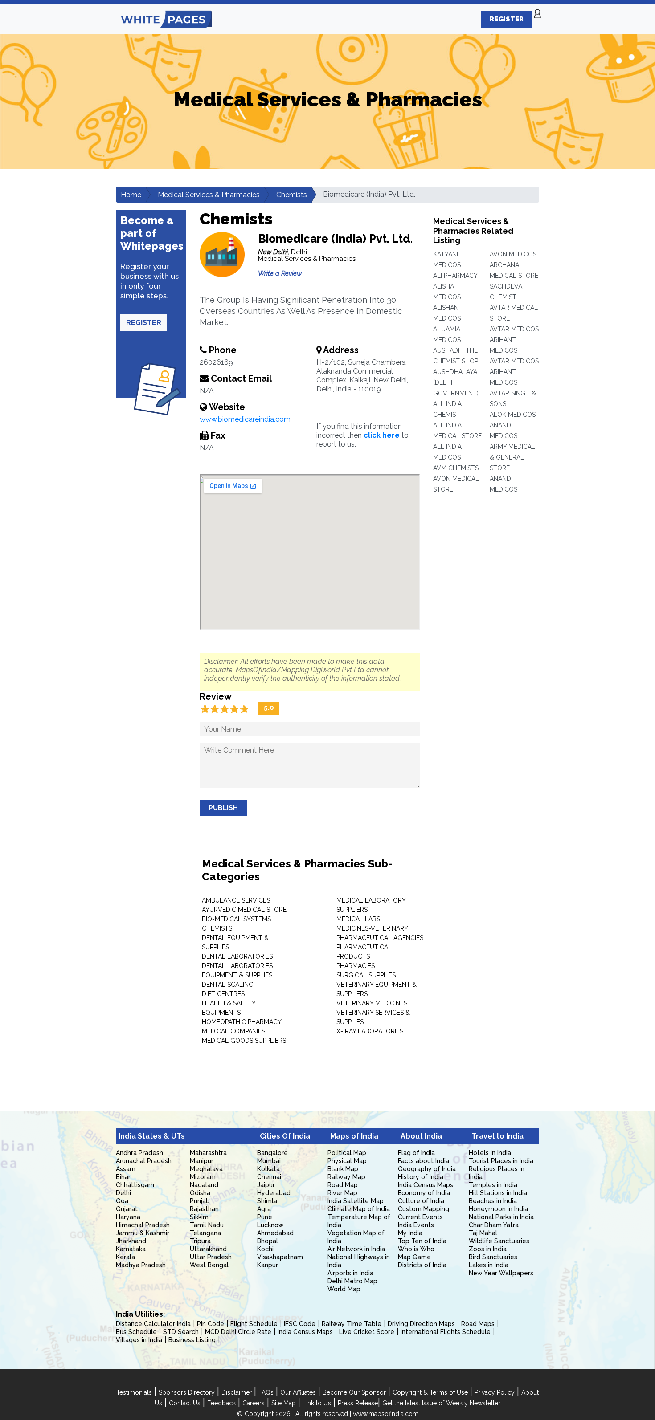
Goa (122, 1200)
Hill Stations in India (498, 1192)
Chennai (269, 1176)
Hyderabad (274, 1192)
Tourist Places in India (501, 1160)
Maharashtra (208, 1152)
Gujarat (127, 1208)
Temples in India (493, 1184)
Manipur (201, 1160)
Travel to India (497, 1136)
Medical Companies (233, 1031)
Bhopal (267, 1241)
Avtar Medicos (514, 329)
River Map (342, 1192)
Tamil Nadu (207, 1225)
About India (421, 1136)
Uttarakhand (208, 1249)
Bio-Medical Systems (236, 919)
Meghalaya (206, 1168)
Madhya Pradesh (141, 1265)
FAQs (266, 1392)
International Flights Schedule (446, 1331)
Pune (264, 1217)
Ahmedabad (275, 1233)
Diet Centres (223, 993)
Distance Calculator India (153, 1323)
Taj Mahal (483, 1233)
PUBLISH (223, 808)
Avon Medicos (513, 254)
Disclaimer (236, 1392)
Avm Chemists (456, 468)
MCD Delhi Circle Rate (238, 1331)
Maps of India (354, 1136)
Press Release (358, 1403)
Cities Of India (285, 1136)
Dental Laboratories (237, 956)
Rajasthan (204, 1208)
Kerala (125, 1257)
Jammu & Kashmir (142, 1233)
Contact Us (185, 1403)
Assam (125, 1168)
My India (410, 1233)
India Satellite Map (356, 1200)
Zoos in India (488, 1249)
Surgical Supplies (366, 975)
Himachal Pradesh (143, 1225)
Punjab (200, 1200)
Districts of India (422, 1265)
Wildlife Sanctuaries (499, 1241)
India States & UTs (152, 1136)
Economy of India (424, 1192)
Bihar (123, 1176)
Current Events (420, 1217)
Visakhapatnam (280, 1257)
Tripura (200, 1241)
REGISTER (507, 19)
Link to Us (317, 1403)
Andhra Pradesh (139, 1152)
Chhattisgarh (135, 1184)
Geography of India (427, 1168)
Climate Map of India (359, 1208)
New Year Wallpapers (501, 1273)
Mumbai (269, 1160)
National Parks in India (501, 1217)
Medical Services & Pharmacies (209, 195)
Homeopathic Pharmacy (242, 1021)
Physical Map (347, 1160)
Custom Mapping (423, 1208)
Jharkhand (131, 1241)
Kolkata (268, 1168)
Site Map (283, 1403)
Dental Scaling (228, 984)
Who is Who (416, 1249)
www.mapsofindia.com (385, 1413)
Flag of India (416, 1152)
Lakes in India (488, 1265)
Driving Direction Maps (421, 1323)
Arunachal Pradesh (144, 1160)
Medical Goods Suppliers (244, 1040)
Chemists (291, 195)
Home (131, 195)
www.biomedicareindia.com (245, 419)
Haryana (128, 1217)
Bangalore (272, 1152)
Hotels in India (490, 1152)
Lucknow (270, 1225)
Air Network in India (356, 1249)
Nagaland (204, 1184)
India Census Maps (425, 1184)
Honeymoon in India (498, 1208)
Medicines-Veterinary (372, 928)
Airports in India (350, 1273)
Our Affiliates (298, 1392)
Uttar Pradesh (211, 1257)
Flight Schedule (254, 1323)
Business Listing (192, 1339)
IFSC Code (299, 1323)
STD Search (181, 1331)
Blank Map (343, 1168)
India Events (416, 1225)
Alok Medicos (513, 414)
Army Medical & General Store (512, 457)
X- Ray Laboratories (369, 1031)
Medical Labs (358, 919)
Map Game (414, 1257)
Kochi (265, 1249)
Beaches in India (493, 1200)
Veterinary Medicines (371, 1003)
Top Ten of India (422, 1241)
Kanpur (267, 1265)
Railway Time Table (351, 1323)
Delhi (123, 1192)
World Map (344, 1289)
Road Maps (478, 1323)
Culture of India (421, 1200)
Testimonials (134, 1392)
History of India (420, 1176)
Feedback (221, 1403)
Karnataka (131, 1249)
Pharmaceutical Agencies (379, 937)
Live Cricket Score (366, 1331)
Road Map (343, 1184)
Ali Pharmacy (455, 275)
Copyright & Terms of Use (430, 1392)
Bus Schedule (136, 1331)
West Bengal (209, 1265)
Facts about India (423, 1160)
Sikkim (199, 1217)
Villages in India (139, 1339)
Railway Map (346, 1176)
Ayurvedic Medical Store (244, 909)
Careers (253, 1403)
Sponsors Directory (187, 1392)
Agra (264, 1208)
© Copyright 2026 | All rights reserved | (295, 1413)
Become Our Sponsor (354, 1392)
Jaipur (266, 1184)
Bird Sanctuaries (493, 1257)
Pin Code (210, 1323)
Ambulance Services (236, 900)
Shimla (267, 1200)
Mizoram (203, 1176)
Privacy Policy (495, 1392)
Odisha (200, 1192)
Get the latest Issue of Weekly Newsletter (441, 1403)
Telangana (205, 1233)
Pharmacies (355, 965)
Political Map (347, 1152)
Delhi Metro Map (352, 1281)
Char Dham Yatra (494, 1225)
